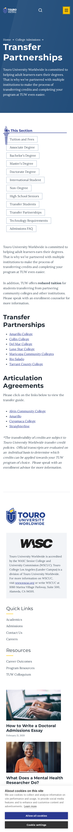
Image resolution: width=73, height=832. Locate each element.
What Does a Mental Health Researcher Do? (34, 780)
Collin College (19, 339)
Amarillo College (21, 334)
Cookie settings (36, 824)
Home (7, 39)
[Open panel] (66, 10)
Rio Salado (16, 359)
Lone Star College (22, 349)
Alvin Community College (27, 411)
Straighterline (19, 426)
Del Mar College (20, 344)
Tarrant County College (26, 364)
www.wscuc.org (24, 583)
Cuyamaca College (22, 421)
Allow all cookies (36, 815)
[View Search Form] (40, 10)
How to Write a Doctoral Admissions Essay (31, 728)
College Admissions (28, 39)
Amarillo (15, 416)
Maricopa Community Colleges (31, 354)
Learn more (30, 806)
